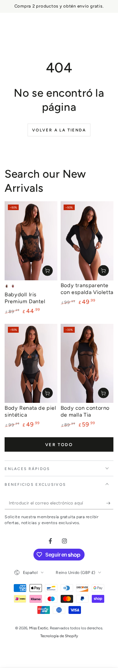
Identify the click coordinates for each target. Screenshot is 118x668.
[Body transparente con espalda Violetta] (87, 240)
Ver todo (59, 444)
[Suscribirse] (109, 503)
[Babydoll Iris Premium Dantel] (31, 240)
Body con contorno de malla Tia (85, 411)
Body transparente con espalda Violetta (87, 288)
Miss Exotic (38, 628)
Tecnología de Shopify (59, 636)
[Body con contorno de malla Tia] (87, 363)
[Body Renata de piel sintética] (31, 363)
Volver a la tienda (59, 130)
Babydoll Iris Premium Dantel (25, 298)
